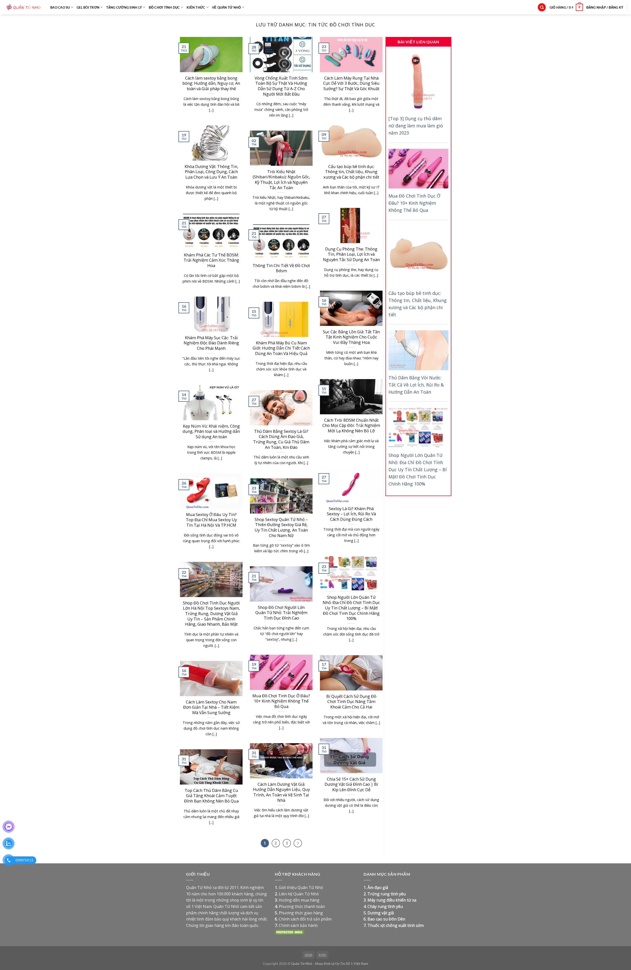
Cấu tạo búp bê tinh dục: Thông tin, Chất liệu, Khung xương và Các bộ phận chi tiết (351, 172)
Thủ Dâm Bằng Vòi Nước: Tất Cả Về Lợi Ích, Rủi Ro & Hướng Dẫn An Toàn (416, 385)
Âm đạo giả (378, 887)
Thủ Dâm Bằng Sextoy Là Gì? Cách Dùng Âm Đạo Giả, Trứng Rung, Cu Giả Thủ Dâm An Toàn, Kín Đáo (281, 439)
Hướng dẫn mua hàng (299, 900)
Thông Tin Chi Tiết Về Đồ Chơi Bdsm (281, 268)
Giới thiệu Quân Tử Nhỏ (301, 887)
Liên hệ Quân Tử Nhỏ (299, 894)
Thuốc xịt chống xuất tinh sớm (396, 925)
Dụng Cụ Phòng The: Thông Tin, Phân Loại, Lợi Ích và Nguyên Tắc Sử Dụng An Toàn (351, 254)
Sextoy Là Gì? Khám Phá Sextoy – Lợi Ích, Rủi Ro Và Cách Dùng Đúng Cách (351, 514)
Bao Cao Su (60, 7)
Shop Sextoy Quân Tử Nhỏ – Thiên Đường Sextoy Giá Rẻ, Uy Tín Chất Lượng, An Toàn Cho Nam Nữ (281, 527)
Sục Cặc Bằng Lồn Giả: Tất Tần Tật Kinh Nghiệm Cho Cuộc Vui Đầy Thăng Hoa (351, 337)
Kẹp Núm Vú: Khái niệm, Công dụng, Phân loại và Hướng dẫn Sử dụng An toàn (211, 431)
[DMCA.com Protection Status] (289, 931)
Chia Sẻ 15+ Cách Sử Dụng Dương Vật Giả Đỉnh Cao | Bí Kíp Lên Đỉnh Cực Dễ (351, 784)
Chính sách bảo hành (298, 925)
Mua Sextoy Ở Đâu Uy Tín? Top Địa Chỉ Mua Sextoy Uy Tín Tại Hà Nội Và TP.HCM (211, 520)
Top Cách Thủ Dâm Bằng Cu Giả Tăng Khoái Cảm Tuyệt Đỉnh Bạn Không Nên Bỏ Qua (211, 796)
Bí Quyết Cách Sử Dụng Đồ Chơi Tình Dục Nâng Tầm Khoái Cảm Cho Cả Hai (351, 702)
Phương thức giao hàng (301, 913)
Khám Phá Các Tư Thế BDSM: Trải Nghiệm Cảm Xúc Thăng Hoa (211, 260)
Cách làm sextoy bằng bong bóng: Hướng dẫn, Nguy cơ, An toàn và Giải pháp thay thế (211, 83)
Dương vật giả (381, 913)
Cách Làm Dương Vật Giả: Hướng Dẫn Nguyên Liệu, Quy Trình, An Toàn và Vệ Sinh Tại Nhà (281, 792)
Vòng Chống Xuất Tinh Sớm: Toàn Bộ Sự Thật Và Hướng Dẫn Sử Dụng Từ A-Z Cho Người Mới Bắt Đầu (281, 86)
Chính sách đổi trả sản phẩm (305, 919)
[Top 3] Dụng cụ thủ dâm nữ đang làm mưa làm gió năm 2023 (415, 126)
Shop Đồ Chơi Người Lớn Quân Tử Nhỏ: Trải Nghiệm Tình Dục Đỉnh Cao (281, 613)
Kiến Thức (196, 7)
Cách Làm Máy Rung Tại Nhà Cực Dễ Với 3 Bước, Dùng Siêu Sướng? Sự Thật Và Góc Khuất (351, 83)
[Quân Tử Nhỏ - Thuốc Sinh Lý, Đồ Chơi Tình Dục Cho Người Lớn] (23, 7)
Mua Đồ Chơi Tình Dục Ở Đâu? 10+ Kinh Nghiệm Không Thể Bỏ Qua (281, 701)
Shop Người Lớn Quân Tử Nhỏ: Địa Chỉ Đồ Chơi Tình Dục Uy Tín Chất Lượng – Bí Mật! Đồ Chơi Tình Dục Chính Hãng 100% (351, 608)
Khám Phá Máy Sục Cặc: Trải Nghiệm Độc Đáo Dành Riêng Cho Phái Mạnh (211, 343)
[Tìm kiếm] (542, 7)
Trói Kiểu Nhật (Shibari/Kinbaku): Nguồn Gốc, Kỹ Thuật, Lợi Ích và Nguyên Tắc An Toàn (281, 179)
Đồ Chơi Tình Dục (164, 7)
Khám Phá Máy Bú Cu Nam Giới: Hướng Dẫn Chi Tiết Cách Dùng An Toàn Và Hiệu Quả (281, 348)
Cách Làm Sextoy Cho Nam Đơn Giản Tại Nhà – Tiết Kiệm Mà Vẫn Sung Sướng (211, 707)
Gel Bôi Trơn (88, 7)
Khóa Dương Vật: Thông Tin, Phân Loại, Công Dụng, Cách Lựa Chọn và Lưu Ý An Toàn (211, 172)
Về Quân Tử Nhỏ (226, 7)
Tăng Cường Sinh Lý (124, 7)
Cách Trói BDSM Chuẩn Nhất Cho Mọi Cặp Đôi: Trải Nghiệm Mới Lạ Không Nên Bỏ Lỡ (351, 426)
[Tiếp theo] (298, 843)
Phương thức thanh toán (302, 906)
